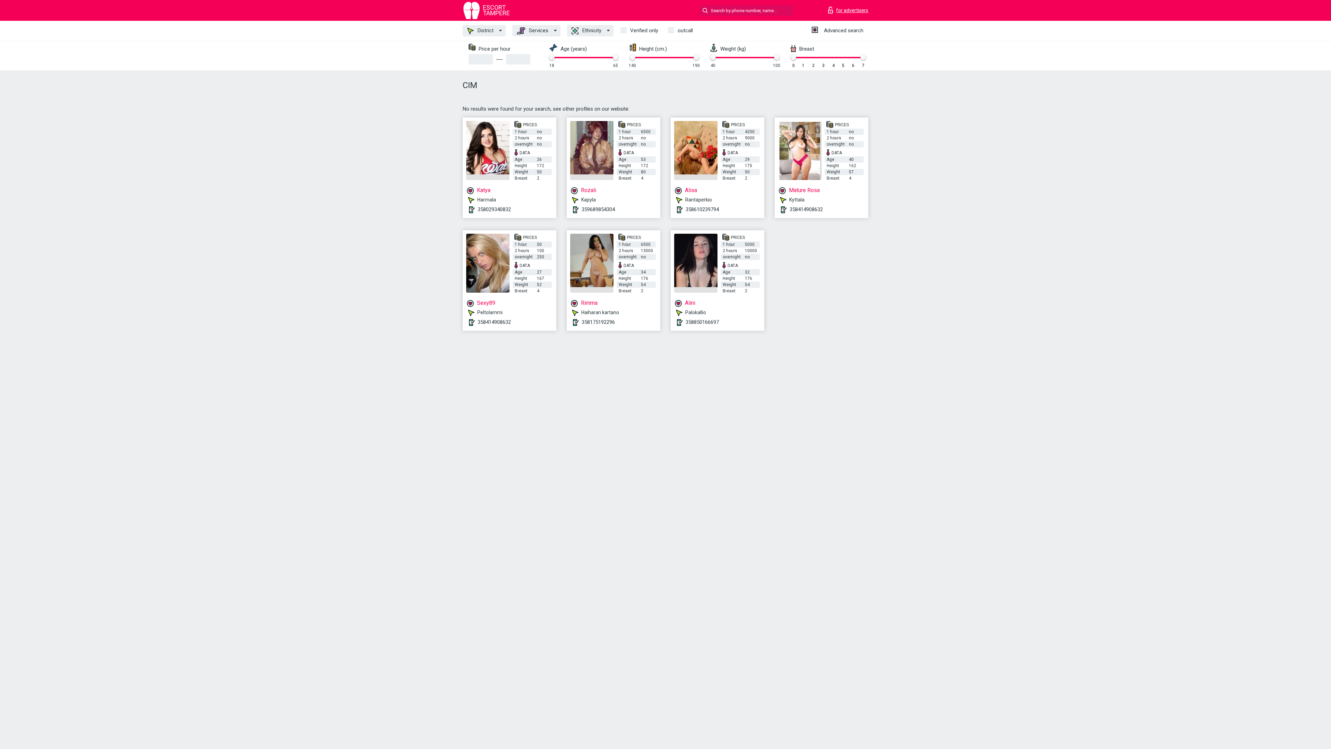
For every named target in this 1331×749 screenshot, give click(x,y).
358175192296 (598, 322)
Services (538, 30)
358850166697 (702, 322)
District (485, 30)
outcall (685, 30)
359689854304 (598, 209)
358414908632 (806, 209)
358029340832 (494, 209)
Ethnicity (591, 30)
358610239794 (702, 209)
